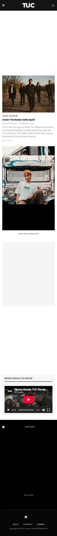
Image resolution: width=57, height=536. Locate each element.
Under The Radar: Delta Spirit (18, 119)
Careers (40, 524)
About (16, 524)
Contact (27, 524)
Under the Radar (10, 116)
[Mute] (43, 409)
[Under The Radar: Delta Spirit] (28, 94)
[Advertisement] (28, 40)
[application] (28, 399)
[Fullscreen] (48, 409)
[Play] (8, 409)
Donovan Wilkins (9, 123)
